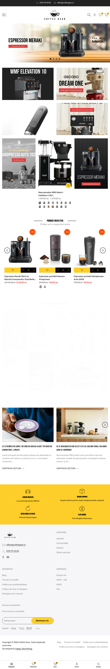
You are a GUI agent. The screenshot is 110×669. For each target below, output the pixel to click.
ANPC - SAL (61, 580)
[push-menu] (4, 15)
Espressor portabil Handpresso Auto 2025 (89, 278)
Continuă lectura (11, 468)
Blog (4, 575)
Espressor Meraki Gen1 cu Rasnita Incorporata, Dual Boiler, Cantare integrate (20, 278)
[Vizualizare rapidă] (68, 179)
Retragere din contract (12, 594)
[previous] (7, 250)
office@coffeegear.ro (65, 3)
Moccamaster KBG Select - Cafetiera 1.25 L (51, 194)
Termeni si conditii (10, 580)
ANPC (59, 584)
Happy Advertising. (24, 649)
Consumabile (62, 543)
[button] (40, 140)
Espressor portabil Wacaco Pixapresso (52, 278)
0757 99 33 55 (45, 3)
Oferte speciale (63, 552)
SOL (58, 589)
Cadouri (59, 548)
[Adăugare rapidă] (68, 185)
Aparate (60, 538)
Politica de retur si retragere (14, 589)
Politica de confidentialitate (14, 584)
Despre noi (61, 575)
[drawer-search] (89, 14)
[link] (55, 42)
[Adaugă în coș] (12, 270)
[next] (103, 250)
